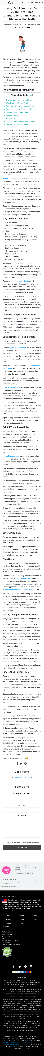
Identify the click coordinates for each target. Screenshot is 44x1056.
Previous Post (18, 777)
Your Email (21, 805)
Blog (35, 919)
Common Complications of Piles (19, 106)
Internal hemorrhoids (11, 456)
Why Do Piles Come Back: (16, 103)
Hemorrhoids (8, 178)
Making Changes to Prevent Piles (19, 121)
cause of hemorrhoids (20, 281)
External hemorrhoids (11, 387)
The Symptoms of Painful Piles (18, 99)
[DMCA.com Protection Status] (7, 957)
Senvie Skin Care (24, 975)
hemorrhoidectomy (23, 578)
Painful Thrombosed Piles (16, 112)
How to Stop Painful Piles (16, 124)
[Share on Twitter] (21, 764)
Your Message (21, 815)
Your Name (22, 796)
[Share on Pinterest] (25, 764)
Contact (8, 919)
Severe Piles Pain (13, 115)
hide (30, 95)
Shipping (8, 923)
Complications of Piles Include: (18, 109)
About (22, 919)
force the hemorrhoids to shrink (17, 589)
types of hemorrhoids (18, 347)
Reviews (21, 915)
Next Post (27, 777)
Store (35, 915)
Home (8, 915)
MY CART (37, 2)
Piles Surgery (10, 118)
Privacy (22, 923)
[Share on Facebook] (17, 764)
